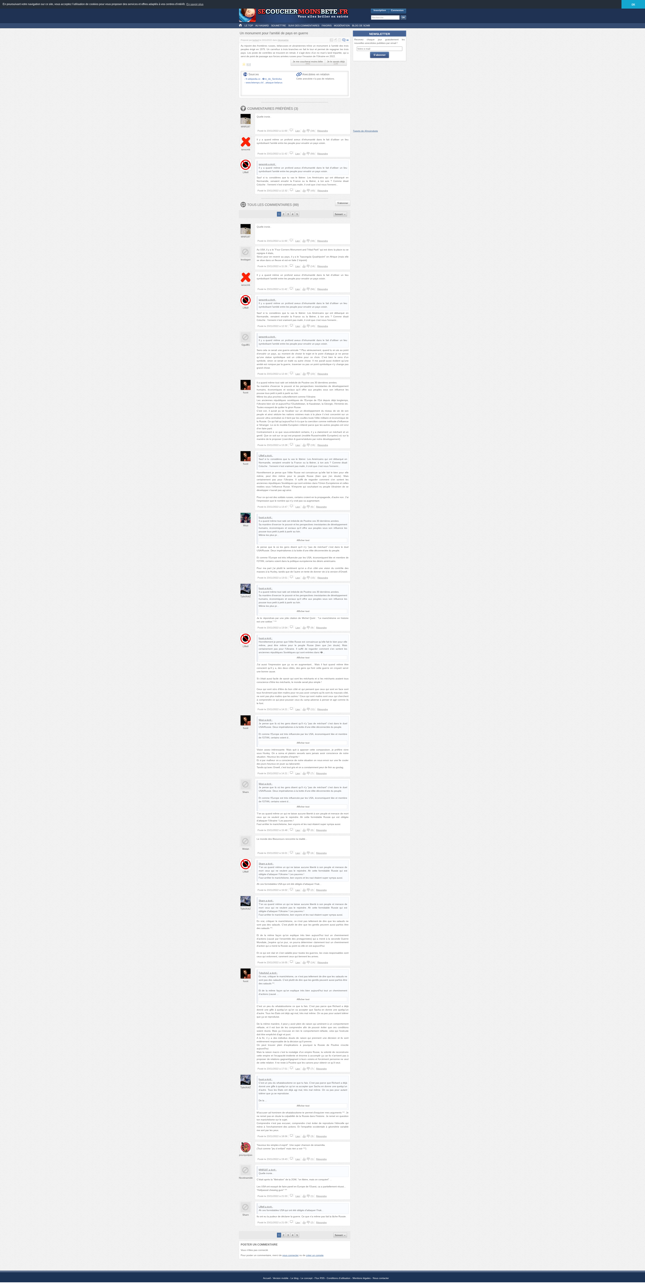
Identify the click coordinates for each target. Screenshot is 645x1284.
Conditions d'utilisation (338, 1278)
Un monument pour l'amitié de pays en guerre (274, 33)
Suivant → (340, 214)
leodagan (246, 259)
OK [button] (633, 4)
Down (308, 130)
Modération (342, 25)
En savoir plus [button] (194, 4)
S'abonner (342, 203)
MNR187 (245, 126)
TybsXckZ (245, 596)
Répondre (322, 130)
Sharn (245, 792)
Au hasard (262, 25)
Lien (297, 130)
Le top (249, 25)
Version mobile (280, 1278)
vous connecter (290, 1255)
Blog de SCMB (361, 25)
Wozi (245, 525)
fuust (245, 392)
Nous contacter (381, 1278)
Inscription (380, 10)
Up (304, 130)
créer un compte (315, 1255)
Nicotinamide (246, 1177)
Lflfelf (245, 172)
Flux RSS (320, 1278)
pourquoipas (245, 1155)
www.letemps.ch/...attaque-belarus (264, 82)
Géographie (283, 40)
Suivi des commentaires (303, 25)
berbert (255, 40)
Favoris (327, 25)
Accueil (267, 1278)
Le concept (306, 1278)
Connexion (397, 10)
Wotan (245, 848)
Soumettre (278, 25)
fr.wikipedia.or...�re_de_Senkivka (264, 78)
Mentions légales (362, 1278)
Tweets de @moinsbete (365, 131)
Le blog (294, 1278)
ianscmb (245, 149)
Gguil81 (246, 344)
